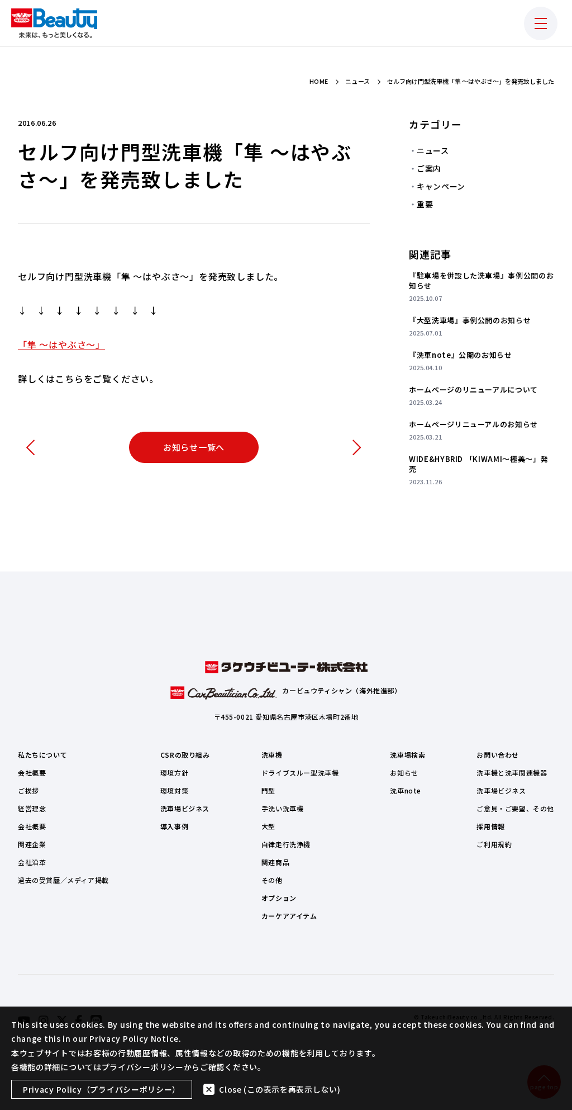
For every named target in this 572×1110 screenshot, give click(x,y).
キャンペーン (441, 186)
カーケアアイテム (289, 915)
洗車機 (272, 754)
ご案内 (429, 168)
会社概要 (32, 772)
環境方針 (174, 772)
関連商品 (275, 862)
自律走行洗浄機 (286, 844)
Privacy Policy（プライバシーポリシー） (101, 1089)
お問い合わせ (497, 754)
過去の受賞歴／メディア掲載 (63, 880)
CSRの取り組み (185, 754)
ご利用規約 (494, 844)
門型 (268, 790)
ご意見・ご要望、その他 (515, 808)
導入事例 (174, 826)
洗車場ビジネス (184, 808)
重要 (425, 204)
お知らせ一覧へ (194, 447)
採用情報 (490, 826)
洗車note (405, 790)
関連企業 (32, 844)
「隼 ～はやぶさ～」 (61, 344)
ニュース (433, 150)
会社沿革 (32, 862)
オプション (279, 898)
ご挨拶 (28, 790)
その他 (272, 880)
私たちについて (42, 754)
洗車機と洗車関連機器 (511, 772)
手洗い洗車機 (282, 808)
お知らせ (404, 772)
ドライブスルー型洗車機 (300, 772)
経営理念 (32, 808)
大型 (268, 826)
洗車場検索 (407, 754)
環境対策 (174, 790)
